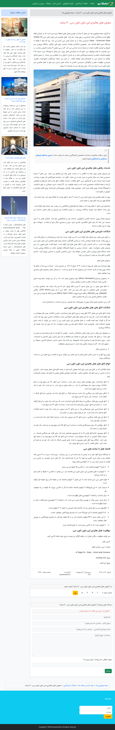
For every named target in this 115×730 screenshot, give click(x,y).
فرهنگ (48, 3)
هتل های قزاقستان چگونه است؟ (15, 158)
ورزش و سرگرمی (38, 3)
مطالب (91, 3)
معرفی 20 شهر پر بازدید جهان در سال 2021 (15, 40)
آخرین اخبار (56, 3)
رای (75, 592)
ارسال (108, 671)
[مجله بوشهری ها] (105, 3)
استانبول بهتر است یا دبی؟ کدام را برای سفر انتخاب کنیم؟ (14, 99)
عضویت (108, 716)
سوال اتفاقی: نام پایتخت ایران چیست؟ (97, 659)
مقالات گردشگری (81, 3)
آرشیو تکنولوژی (68, 3)
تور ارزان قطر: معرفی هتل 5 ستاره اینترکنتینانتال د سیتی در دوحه (14, 219)
